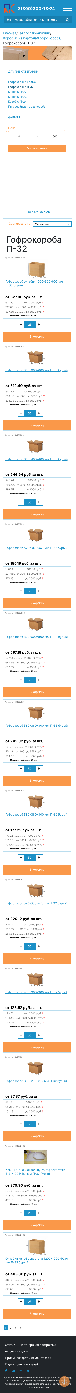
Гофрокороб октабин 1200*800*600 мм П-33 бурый (34, 283)
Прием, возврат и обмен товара (28, 1358)
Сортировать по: (20, 223)
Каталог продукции (34, 33)
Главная (9, 33)
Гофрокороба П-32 (21, 87)
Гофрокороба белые (22, 82)
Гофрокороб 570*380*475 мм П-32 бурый (36, 903)
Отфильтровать (37, 148)
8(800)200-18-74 (36, 8)
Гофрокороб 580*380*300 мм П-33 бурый (36, 725)
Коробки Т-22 (17, 91)
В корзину (37, 336)
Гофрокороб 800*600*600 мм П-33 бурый (36, 370)
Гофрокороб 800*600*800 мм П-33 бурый (36, 637)
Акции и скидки (16, 1351)
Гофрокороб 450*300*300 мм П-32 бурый (36, 992)
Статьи (10, 1345)
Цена (11, 128)
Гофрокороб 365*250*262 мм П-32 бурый (36, 1081)
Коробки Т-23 (17, 96)
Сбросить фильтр (38, 211)
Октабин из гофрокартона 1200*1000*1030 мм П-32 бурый (36, 1260)
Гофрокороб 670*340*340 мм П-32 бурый (36, 548)
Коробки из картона (20, 38)
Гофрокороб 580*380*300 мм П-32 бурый (36, 814)
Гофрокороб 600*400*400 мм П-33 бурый (36, 459)
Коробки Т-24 (17, 101)
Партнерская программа (38, 1345)
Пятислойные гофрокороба (26, 106)
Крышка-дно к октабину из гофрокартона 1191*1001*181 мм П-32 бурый (35, 1171)
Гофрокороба (49, 38)
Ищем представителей (21, 1364)
